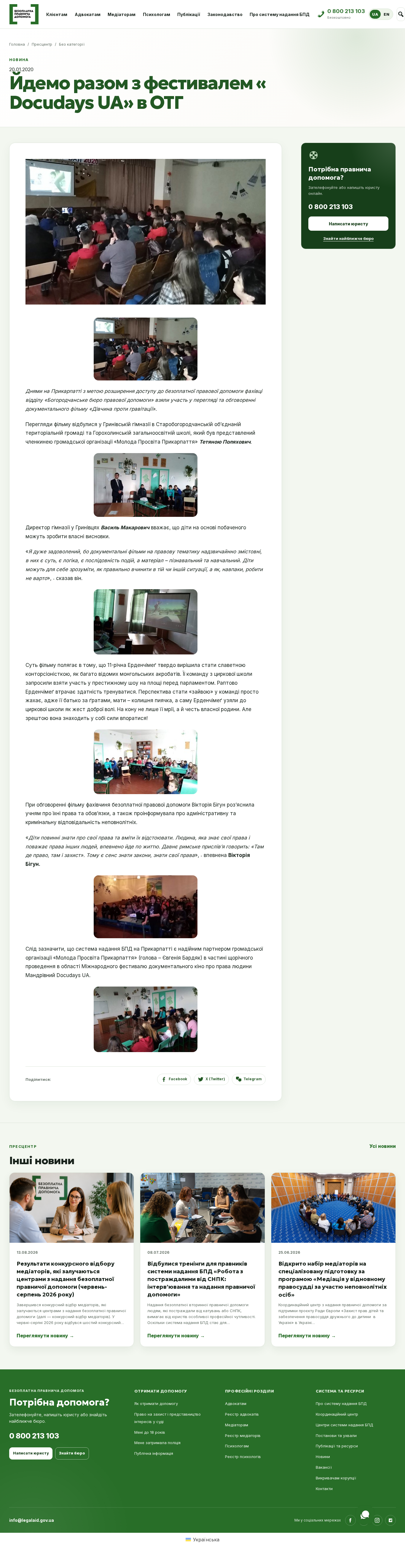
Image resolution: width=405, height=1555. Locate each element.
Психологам (156, 14)
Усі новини (382, 1146)
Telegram (252, 1079)
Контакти (324, 1488)
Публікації (188, 14)
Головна (17, 44)
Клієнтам (56, 14)
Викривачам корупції (336, 1478)
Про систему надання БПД (280, 14)
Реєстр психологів (243, 1456)
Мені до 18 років (149, 1432)
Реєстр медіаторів (243, 1435)
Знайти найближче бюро (348, 238)
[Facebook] (350, 1520)
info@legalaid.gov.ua (31, 1520)
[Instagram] (377, 1520)
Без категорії (71, 44)
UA (375, 14)
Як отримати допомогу (156, 1403)
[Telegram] (390, 1520)
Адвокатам (88, 14)
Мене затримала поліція (157, 1442)
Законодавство (225, 14)
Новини (323, 1456)
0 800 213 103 (330, 207)
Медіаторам (121, 14)
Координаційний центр (337, 1414)
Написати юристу (348, 223)
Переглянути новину (45, 1336)
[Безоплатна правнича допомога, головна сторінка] (24, 14)
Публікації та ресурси (337, 1446)
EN (386, 14)
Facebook (178, 1079)
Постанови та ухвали (336, 1435)
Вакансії (324, 1467)
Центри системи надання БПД (344, 1424)
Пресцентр (42, 44)
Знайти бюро (72, 1453)
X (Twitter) (215, 1079)
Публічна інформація (153, 1453)
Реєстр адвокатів (242, 1414)
